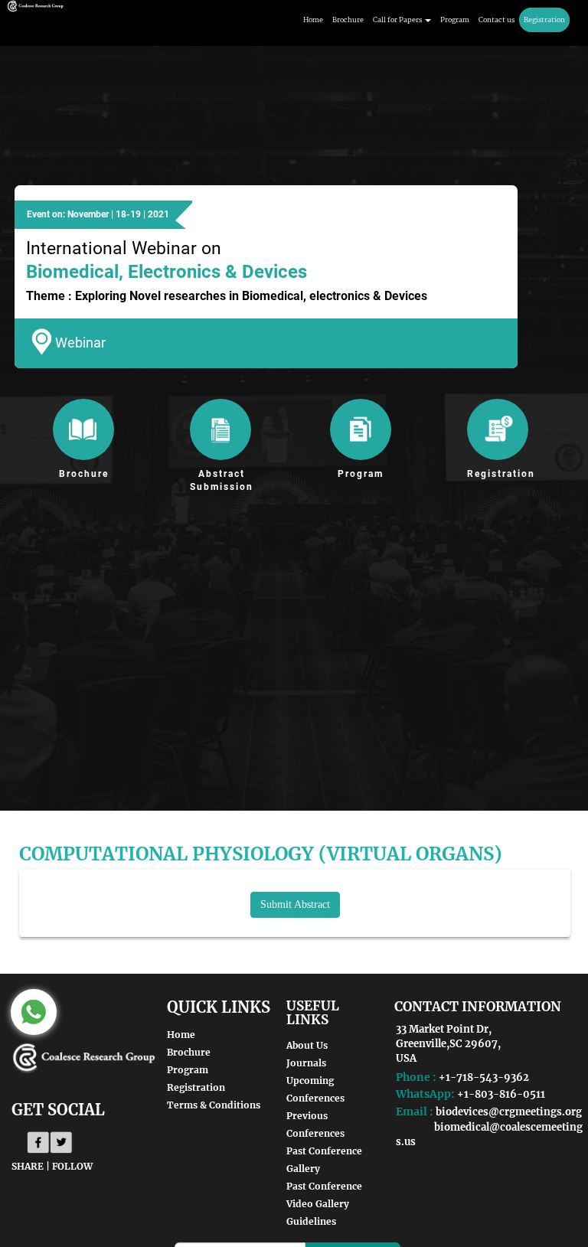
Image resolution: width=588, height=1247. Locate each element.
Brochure (348, 19)
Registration (544, 19)
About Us (307, 1045)
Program (454, 19)
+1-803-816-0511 (501, 1094)
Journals (306, 1063)
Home (313, 19)
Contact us (496, 19)
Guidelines (311, 1221)
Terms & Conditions (213, 1105)
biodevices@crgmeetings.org (509, 1111)
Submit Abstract (295, 904)
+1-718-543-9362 (484, 1077)
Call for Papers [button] (398, 19)
